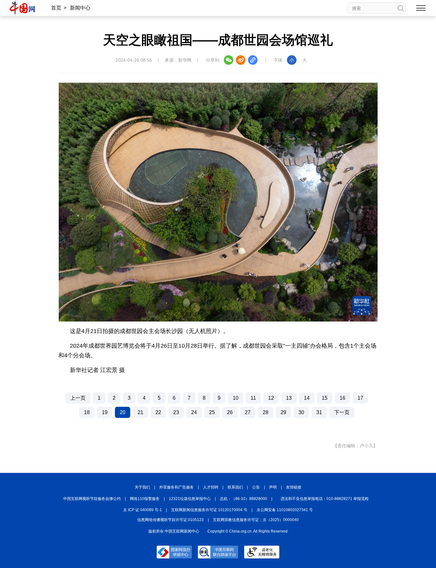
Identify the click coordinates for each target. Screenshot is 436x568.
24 (194, 412)
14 (307, 398)
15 (324, 398)
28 (265, 412)
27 (248, 412)
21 (140, 412)
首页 (56, 8)
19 (105, 412)
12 (271, 398)
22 (158, 412)
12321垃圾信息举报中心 (190, 498)
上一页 (78, 398)
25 (212, 412)
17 (360, 398)
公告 (256, 487)
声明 (273, 487)
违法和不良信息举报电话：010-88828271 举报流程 (325, 498)
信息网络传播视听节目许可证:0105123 (170, 520)
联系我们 (235, 487)
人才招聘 (210, 487)
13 (289, 398)
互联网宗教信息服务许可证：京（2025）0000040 (256, 520)
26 (230, 412)
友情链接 (293, 487)
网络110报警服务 (145, 498)
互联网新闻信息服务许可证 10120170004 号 (209, 510)
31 (319, 412)
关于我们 (142, 487)
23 (176, 412)
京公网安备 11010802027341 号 (285, 510)
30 (301, 412)
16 (342, 398)
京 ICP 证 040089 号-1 (142, 510)
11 (253, 398)
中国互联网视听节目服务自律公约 (92, 498)
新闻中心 (80, 8)
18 (87, 412)
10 (235, 398)
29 (283, 412)
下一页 (342, 412)
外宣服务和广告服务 (176, 487)
